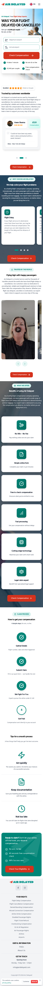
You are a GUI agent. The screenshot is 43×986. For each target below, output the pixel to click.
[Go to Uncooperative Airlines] (28, 250)
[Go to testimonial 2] (21, 158)
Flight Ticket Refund (21, 920)
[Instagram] (24, 887)
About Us (21, 950)
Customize (26, 982)
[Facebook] (18, 887)
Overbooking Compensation (21, 924)
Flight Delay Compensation (21, 900)
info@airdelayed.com (21, 967)
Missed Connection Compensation (21, 910)
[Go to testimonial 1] (17, 158)
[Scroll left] (18, 363)
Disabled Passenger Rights (21, 917)
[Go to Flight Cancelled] (21, 250)
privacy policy (6, 983)
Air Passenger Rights (21, 930)
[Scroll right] (24, 363)
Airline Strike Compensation (21, 914)
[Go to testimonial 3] (26, 158)
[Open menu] (39, 4)
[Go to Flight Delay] (16, 250)
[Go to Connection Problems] (24, 250)
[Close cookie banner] (40, 980)
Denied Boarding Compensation (21, 907)
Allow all (34, 982)
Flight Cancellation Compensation (22, 904)
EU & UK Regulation (22, 927)
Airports (21, 937)
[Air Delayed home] (13, 4)
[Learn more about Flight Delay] (18, 226)
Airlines (21, 934)
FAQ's (21, 947)
